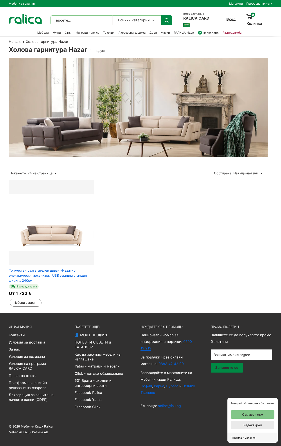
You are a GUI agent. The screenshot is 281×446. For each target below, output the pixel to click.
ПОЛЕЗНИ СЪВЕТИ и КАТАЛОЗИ (93, 344)
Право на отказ (22, 375)
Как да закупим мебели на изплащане (98, 356)
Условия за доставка (27, 342)
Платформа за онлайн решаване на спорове (28, 385)
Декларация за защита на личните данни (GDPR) (31, 397)
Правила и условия (243, 437)
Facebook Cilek (88, 407)
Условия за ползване (27, 356)
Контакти (17, 335)
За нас (14, 349)
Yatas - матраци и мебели (97, 366)
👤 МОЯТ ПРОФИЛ (91, 335)
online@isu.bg (169, 406)
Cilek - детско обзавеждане (99, 373)
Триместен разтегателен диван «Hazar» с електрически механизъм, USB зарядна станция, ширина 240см (48, 275)
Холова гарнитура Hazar (47, 41)
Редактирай (252, 425)
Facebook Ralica (88, 392)
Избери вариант (26, 302)
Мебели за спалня (22, 3)
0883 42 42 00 (171, 364)
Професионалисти (259, 3)
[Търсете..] (166, 20)
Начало (15, 41)
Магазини (236, 3)
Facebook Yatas (88, 399)
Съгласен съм (252, 414)
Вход (231, 19)
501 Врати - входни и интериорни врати (93, 383)
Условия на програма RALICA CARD (27, 366)
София (146, 386)
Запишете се (226, 367)
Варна (159, 386)
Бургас (172, 386)
